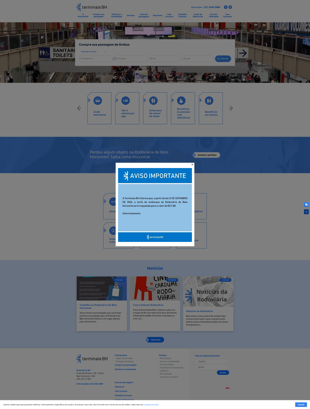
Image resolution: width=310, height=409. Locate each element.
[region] (155, 404)
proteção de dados (151, 404)
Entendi (301, 404)
